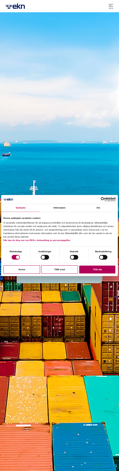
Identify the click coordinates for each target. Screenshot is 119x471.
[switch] (45, 257)
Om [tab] (98, 207)
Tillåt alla (97, 269)
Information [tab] (59, 207)
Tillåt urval (59, 269)
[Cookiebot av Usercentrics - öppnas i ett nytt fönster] (103, 199)
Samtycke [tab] (21, 207)
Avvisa (21, 269)
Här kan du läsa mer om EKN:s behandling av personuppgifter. (37, 240)
